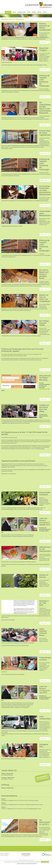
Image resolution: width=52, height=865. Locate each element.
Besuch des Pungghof (43, 49)
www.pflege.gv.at (43, 389)
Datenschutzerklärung (4, 855)
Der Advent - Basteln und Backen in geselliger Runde (44, 274)
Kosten (28, 12)
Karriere (34, 12)
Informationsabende (9, 796)
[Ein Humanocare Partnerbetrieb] (47, 855)
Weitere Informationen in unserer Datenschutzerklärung (27, 863)
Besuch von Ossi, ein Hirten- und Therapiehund (44, 298)
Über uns (39, 12)
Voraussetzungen (22, 12)
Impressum (7, 853)
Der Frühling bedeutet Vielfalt (44, 323)
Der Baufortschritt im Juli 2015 (44, 822)
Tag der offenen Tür (9, 770)
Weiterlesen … (46, 42)
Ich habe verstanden (45, 861)
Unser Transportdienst (45, 718)
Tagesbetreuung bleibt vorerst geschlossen (18, 461)
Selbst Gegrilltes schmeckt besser (43, 632)
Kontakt (45, 12)
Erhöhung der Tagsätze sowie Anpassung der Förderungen (44, 81)
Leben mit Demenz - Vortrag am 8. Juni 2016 (44, 689)
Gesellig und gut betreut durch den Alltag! (44, 408)
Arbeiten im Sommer (43, 576)
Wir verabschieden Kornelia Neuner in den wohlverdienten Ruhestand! (45, 108)
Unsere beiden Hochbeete (44, 493)
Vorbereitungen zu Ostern (45, 659)
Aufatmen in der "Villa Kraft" (44, 603)
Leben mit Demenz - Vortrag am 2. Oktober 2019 (44, 521)
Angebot (14, 12)
